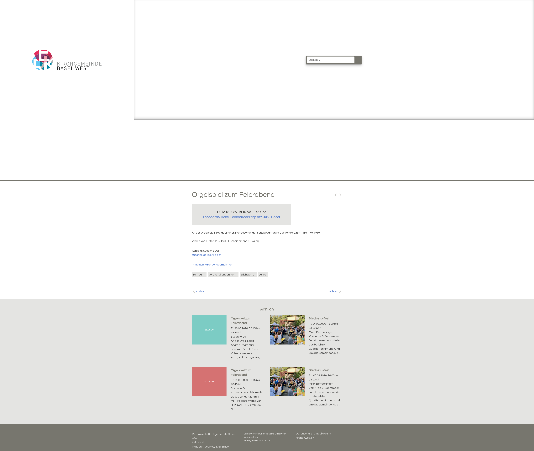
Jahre (262, 274)
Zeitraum (198, 274)
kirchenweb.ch (305, 437)
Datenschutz (304, 433)
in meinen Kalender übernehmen (212, 264)
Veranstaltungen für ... (222, 274)
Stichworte (247, 274)
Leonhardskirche (241, 217)
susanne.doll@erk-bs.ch (207, 255)
